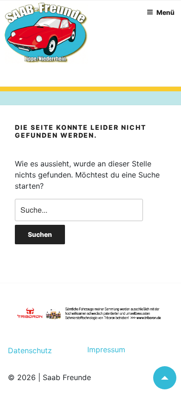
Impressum (102, 349)
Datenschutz (30, 350)
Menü (165, 12)
